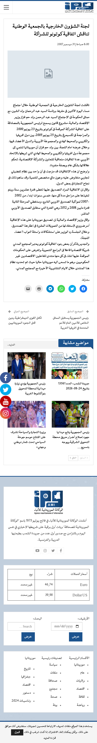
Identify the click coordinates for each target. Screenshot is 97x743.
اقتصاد (80, 689)
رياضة (81, 705)
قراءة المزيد (50, 738)
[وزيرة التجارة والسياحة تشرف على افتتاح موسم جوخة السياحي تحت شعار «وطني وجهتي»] (27, 414)
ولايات (80, 681)
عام (82, 673)
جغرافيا (26, 677)
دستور (27, 693)
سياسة (53, 665)
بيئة (55, 705)
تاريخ (27, 669)
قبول (17, 732)
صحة (53, 697)
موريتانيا (79, 665)
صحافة (52, 681)
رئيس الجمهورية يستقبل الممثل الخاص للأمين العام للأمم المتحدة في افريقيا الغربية (71, 323)
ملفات (53, 673)
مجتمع (53, 689)
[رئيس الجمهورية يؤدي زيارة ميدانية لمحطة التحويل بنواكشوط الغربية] (27, 365)
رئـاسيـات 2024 (21, 701)
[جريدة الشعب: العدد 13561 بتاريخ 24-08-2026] (70, 365)
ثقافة (82, 697)
